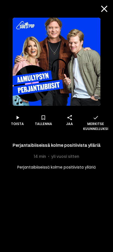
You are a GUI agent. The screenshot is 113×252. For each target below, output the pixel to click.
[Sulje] (104, 8)
